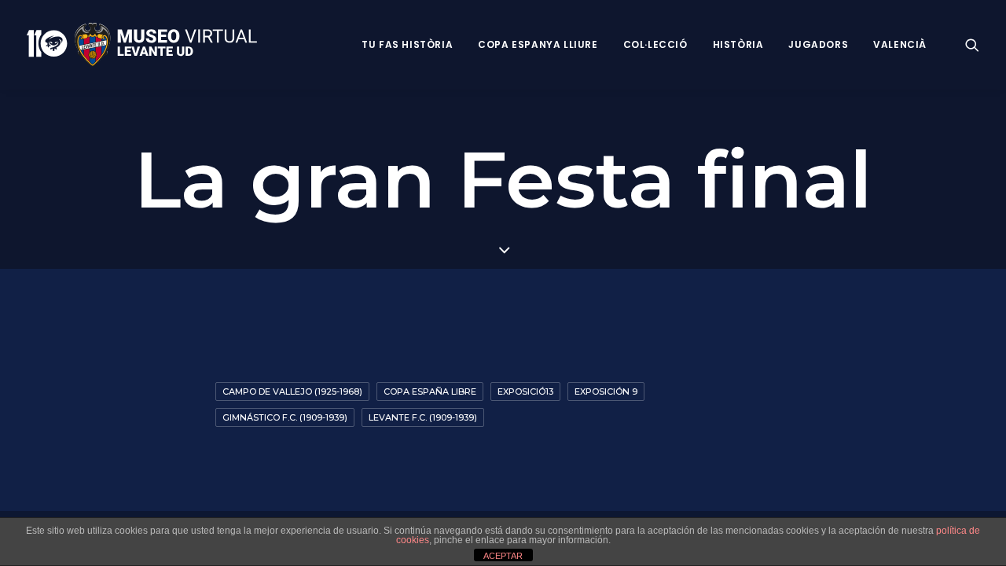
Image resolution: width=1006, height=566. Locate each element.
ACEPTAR (503, 555)
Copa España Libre (430, 391)
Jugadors (818, 44)
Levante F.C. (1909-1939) (423, 417)
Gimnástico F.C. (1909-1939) (284, 417)
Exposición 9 (606, 391)
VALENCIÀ (900, 44)
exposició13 (525, 391)
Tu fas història (407, 44)
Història (738, 44)
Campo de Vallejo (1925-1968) (292, 391)
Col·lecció (655, 44)
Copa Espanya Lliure (537, 44)
